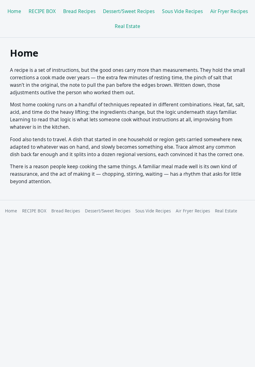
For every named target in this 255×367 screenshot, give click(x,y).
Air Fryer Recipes (229, 11)
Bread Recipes (79, 11)
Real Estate (127, 26)
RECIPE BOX (42, 11)
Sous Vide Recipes (182, 11)
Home (14, 11)
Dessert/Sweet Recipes (129, 11)
